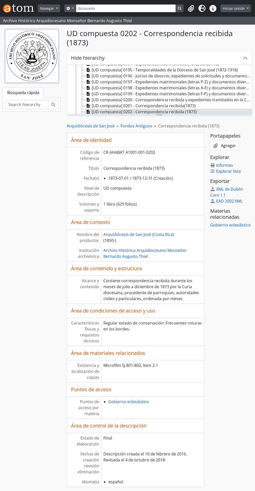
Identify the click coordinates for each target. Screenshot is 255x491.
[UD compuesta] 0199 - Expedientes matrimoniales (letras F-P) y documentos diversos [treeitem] (172, 94)
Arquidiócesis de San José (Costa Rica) (138, 234)
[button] (191, 8)
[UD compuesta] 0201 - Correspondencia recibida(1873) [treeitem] (144, 106)
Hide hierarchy (88, 58)
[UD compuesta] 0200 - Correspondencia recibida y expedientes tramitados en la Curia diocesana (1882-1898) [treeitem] (172, 100)
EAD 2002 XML (229, 201)
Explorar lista (228, 171)
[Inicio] (20, 8)
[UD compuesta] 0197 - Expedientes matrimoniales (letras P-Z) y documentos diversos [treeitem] (172, 82)
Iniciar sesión (234, 8)
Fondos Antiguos (136, 126)
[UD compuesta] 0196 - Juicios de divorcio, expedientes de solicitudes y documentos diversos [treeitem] (172, 76)
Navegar (47, 8)
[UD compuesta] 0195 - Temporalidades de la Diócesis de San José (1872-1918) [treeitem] (165, 70)
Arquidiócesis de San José (91, 126)
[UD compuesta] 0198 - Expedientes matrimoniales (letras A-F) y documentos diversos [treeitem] (172, 88)
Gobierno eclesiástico (128, 401)
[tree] (159, 90)
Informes (224, 165)
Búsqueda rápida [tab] (23, 92)
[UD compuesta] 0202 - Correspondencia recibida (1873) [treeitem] (144, 111)
